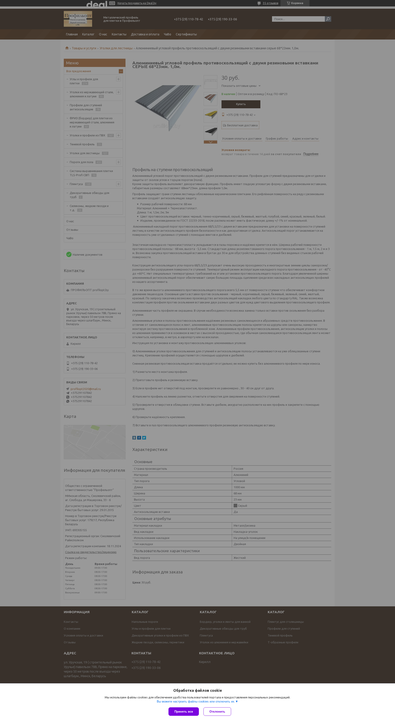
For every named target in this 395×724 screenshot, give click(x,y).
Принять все (183, 711)
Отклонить (217, 711)
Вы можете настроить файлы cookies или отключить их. (196, 701)
